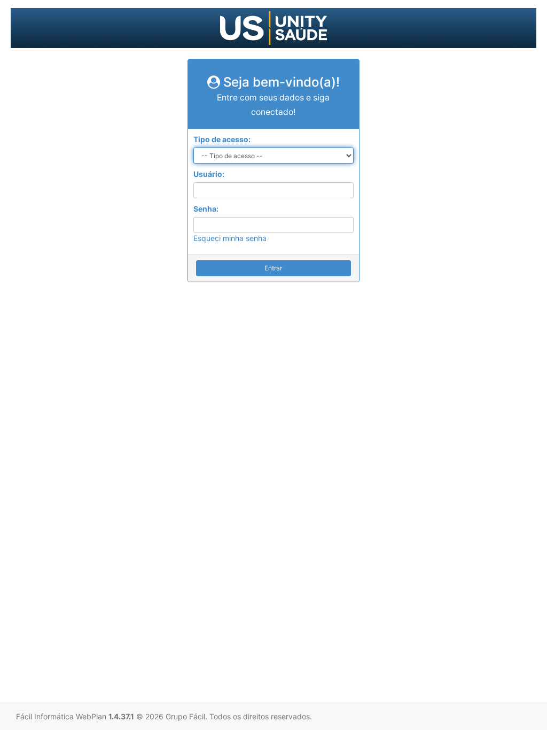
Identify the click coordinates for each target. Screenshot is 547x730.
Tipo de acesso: (222, 139)
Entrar (273, 268)
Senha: (205, 208)
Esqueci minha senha (230, 238)
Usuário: (208, 173)
